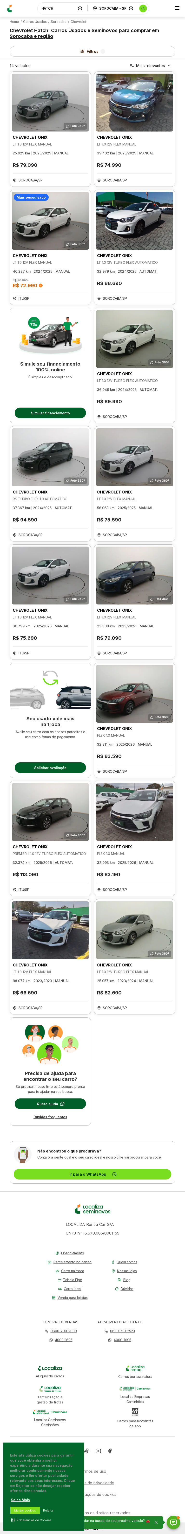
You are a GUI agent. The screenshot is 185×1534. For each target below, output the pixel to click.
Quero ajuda (47, 1104)
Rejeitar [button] (48, 1510)
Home (14, 22)
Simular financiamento (50, 413)
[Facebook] (110, 1452)
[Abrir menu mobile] (177, 8)
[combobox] (58, 8)
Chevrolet (78, 22)
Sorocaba (58, 22)
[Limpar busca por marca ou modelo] (80, 8)
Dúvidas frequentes (50, 1117)
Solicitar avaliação (50, 768)
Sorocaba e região (31, 36)
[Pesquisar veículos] (143, 8)
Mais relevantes (150, 65)
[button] (61, 1339)
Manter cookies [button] (25, 1510)
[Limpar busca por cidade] (131, 8)
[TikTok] (87, 1452)
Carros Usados (35, 22)
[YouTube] (98, 1452)
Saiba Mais (20, 1500)
